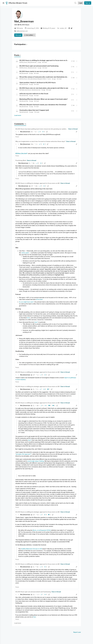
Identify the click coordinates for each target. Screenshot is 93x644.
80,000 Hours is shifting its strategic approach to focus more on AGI (43, 60)
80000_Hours (23, 62)
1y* (32, 186)
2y (34, 594)
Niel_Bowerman (32, 62)
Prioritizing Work (20, 160)
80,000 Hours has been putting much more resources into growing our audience (41, 129)
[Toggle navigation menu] (3, 3)
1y (29, 163)
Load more (17, 115)
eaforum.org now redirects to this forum (33, 93)
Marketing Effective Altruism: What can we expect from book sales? (43, 99)
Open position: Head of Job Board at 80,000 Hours (37, 82)
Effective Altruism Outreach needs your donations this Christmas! (42, 105)
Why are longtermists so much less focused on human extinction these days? (40, 141)
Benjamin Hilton (42, 79)
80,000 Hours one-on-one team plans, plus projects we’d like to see (43, 88)
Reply (17, 136)
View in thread (73, 129)
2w (32, 131)
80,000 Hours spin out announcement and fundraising (38, 66)
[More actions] (77, 61)
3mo (32, 144)
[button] (16, 131)
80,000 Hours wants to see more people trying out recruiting (41, 71)
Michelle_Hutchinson (25, 90)
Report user (77, 632)
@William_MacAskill (21, 153)
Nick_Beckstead (32, 79)
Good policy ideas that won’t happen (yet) (34, 110)
